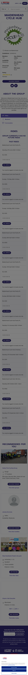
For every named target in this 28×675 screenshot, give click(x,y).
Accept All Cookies (14, 667)
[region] (14, 664)
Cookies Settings (14, 673)
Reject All (14, 670)
